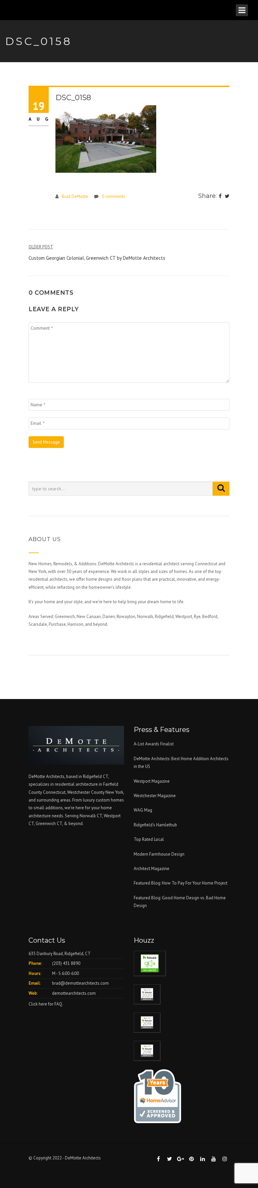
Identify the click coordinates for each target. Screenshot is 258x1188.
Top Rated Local (149, 839)
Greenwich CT (49, 823)
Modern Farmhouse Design (159, 854)
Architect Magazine (151, 868)
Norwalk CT (91, 816)
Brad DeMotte (75, 196)
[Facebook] (220, 196)
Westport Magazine (152, 781)
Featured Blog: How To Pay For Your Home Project (180, 883)
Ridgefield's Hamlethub (155, 825)
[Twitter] (227, 196)
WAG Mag (143, 810)
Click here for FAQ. (46, 1004)
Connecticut (54, 792)
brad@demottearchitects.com (80, 983)
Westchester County (86, 792)
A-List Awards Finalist (154, 744)
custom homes (110, 800)
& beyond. (74, 823)
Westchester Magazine (155, 795)
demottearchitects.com (74, 993)
